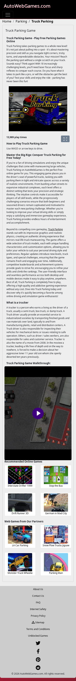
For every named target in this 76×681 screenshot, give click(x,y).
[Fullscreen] (65, 139)
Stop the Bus (56, 485)
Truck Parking (55, 229)
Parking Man (56, 573)
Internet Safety (38, 609)
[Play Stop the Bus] (56, 475)
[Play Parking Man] (56, 562)
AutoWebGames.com (27, 6)
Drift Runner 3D (20, 513)
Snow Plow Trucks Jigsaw (56, 545)
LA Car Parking (20, 545)
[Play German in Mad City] (56, 502)
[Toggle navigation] (7, 15)
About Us (38, 589)
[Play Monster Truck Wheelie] (20, 562)
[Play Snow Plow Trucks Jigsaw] (56, 535)
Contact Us (38, 595)
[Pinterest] (38, 660)
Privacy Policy (38, 615)
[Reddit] (38, 668)
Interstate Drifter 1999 (20, 485)
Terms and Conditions (38, 629)
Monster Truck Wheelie (20, 573)
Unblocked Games (38, 635)
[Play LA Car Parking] (20, 535)
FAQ (38, 602)
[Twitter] (38, 644)
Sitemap (39, 622)
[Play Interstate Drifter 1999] (20, 475)
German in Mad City (56, 513)
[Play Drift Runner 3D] (20, 502)
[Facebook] (38, 652)
